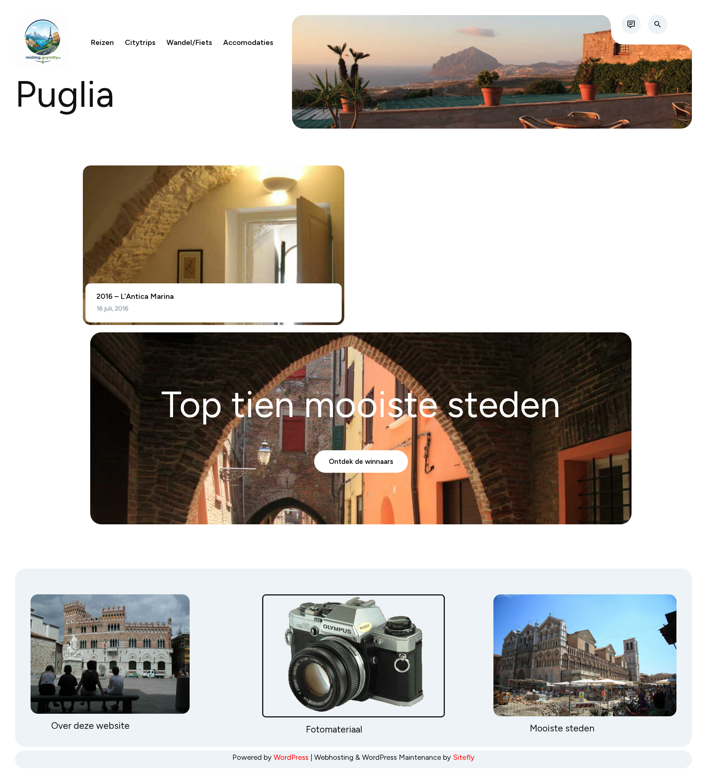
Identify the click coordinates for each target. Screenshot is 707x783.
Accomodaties (248, 42)
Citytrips (140, 42)
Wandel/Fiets (189, 42)
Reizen (102, 42)
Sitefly (464, 757)
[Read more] (631, 24)
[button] (657, 24)
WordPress (291, 757)
